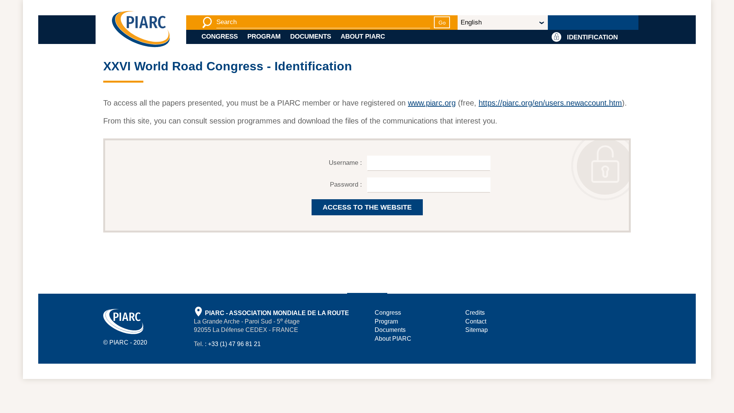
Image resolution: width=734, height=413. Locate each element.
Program (264, 36)
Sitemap (476, 330)
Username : (346, 162)
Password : (347, 184)
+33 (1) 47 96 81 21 (234, 344)
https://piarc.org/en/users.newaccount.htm (550, 103)
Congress (219, 36)
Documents (310, 36)
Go (442, 23)
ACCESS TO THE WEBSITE (367, 207)
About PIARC (363, 36)
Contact (475, 321)
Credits (475, 312)
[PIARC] (141, 29)
